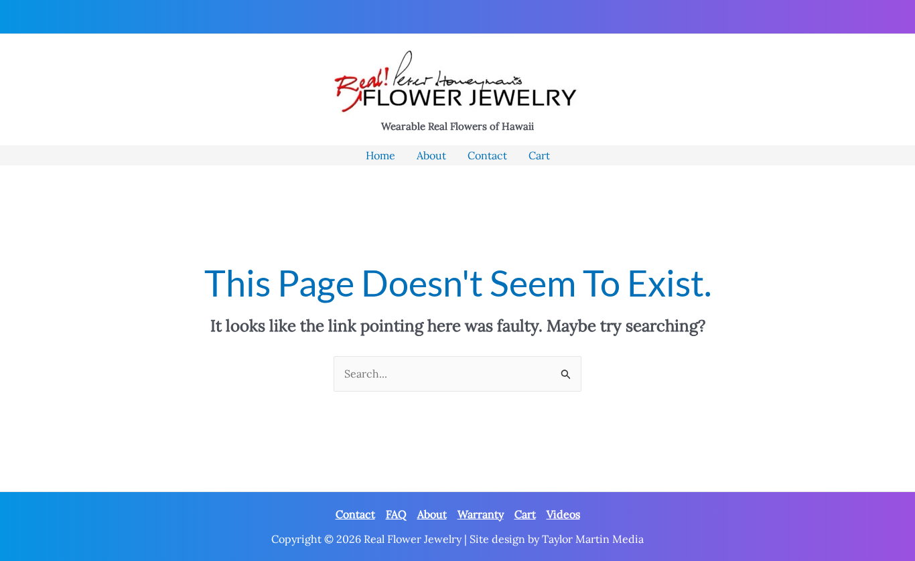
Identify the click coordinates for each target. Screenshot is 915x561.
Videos (563, 514)
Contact (355, 514)
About (432, 514)
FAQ (396, 514)
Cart (525, 514)
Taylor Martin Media (593, 539)
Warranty (481, 514)
